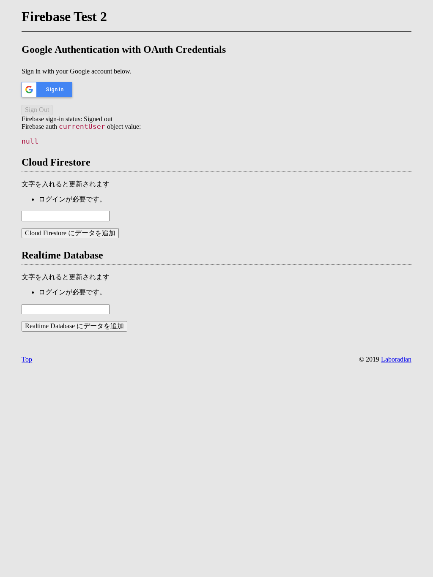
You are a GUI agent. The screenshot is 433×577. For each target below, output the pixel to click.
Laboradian (396, 359)
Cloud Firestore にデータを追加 (70, 233)
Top (27, 359)
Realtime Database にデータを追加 (74, 325)
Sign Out (37, 109)
